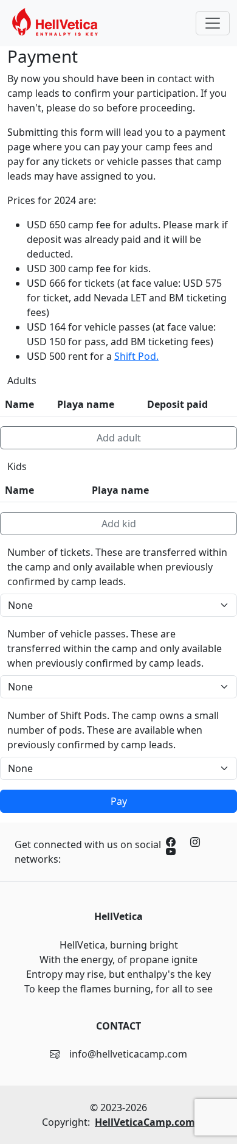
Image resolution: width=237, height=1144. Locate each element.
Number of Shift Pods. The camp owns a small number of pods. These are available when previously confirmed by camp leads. (113, 730)
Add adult (119, 437)
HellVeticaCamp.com (145, 1122)
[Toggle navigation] (213, 23)
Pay (119, 801)
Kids (17, 466)
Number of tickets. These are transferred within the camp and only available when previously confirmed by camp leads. (117, 567)
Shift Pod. (136, 356)
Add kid (118, 523)
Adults (21, 380)
